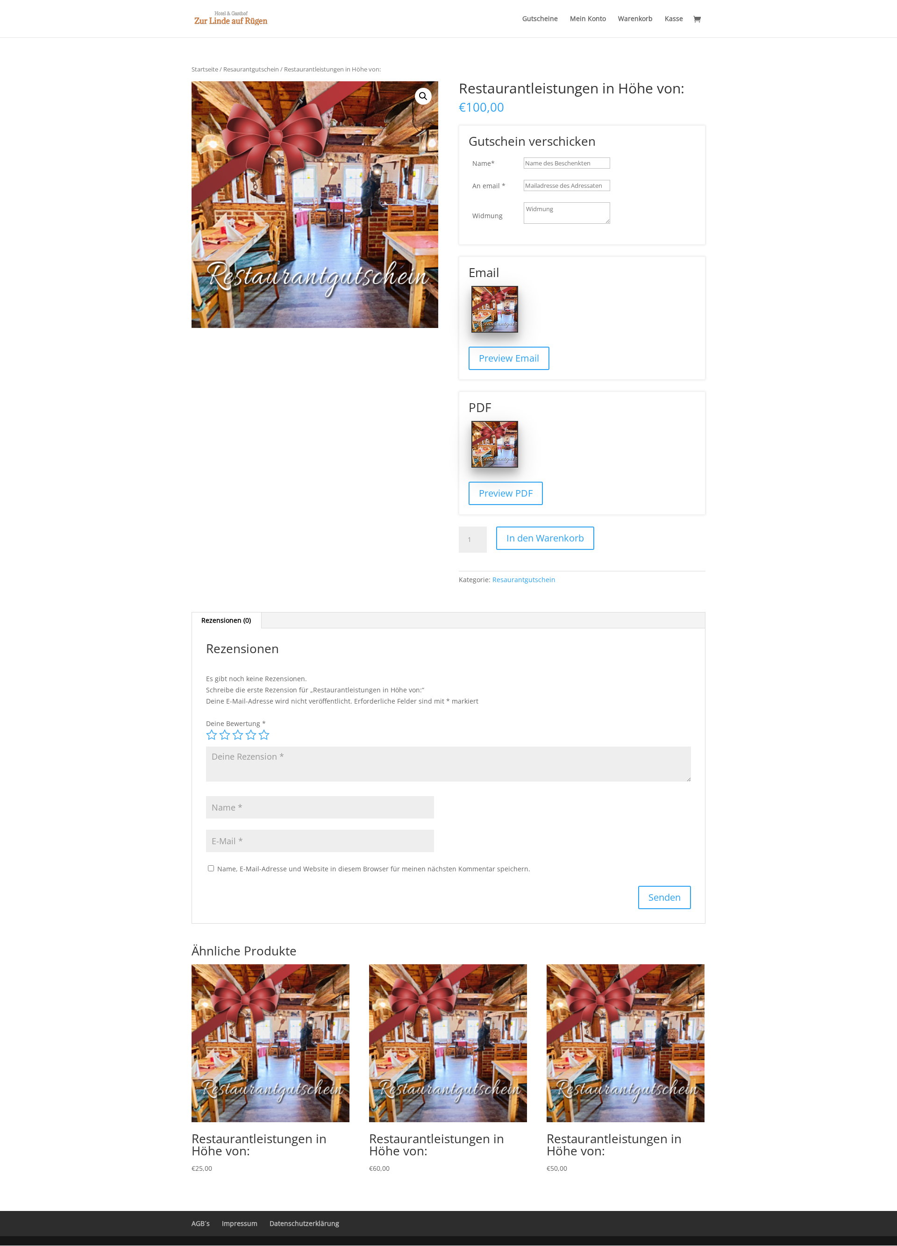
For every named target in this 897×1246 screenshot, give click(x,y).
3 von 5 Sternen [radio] (237, 734)
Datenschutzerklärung (304, 1223)
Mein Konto (588, 19)
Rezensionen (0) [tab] (226, 620)
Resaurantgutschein (251, 69)
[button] (423, 96)
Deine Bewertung (236, 723)
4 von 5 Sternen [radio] (250, 734)
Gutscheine (540, 19)
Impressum (239, 1223)
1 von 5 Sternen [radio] (211, 734)
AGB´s (201, 1223)
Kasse (674, 19)
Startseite (205, 69)
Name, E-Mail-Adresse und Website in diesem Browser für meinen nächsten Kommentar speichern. (373, 868)
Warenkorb (635, 19)
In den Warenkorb (545, 538)
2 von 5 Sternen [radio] (224, 734)
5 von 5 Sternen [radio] (264, 734)
